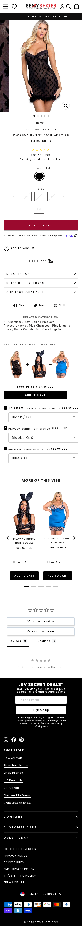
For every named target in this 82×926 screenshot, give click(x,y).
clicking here (41, 726)
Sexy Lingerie (51, 329)
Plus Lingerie (61, 325)
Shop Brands (13, 773)
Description (18, 274)
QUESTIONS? (16, 838)
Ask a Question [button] (43, 631)
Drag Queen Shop (17, 803)
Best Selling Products (39, 322)
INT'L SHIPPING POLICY (20, 876)
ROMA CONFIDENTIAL (41, 129)
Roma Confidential (27, 329)
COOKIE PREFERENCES (20, 849)
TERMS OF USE (14, 882)
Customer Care (20, 827)
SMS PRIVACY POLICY (19, 869)
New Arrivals (13, 758)
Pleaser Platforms (17, 795)
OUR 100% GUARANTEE (26, 292)
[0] (14, 6)
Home (40, 123)
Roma (8, 329)
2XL (39, 209)
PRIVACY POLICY (16, 856)
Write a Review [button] (43, 621)
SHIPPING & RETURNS (25, 283)
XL (52, 196)
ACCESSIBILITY (14, 862)
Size (41, 188)
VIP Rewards (13, 780)
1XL (65, 196)
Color (41, 168)
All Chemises (13, 322)
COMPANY (13, 816)
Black (39, 176)
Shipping (25, 159)
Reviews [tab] (15, 641)
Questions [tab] (42, 641)
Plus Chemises (39, 325)
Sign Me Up (41, 710)
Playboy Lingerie (15, 325)
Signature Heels (16, 765)
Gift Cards (11, 788)
